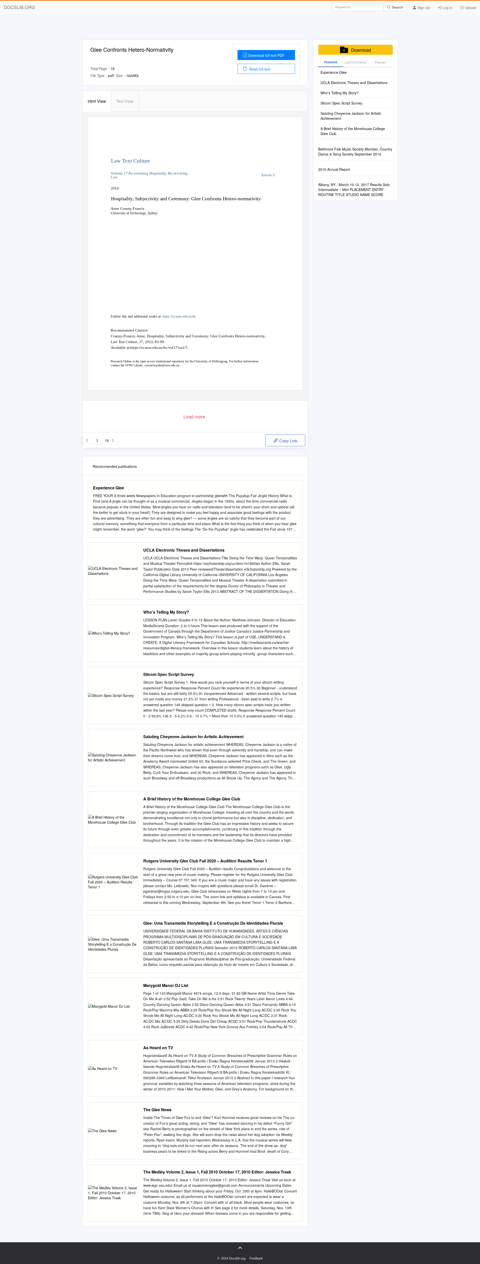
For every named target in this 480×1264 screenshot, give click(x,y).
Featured (330, 62)
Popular (380, 62)
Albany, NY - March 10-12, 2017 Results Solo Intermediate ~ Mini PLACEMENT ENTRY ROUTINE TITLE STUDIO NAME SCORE (354, 189)
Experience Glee (108, 487)
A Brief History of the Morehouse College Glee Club (191, 798)
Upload (470, 7)
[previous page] (87, 440)
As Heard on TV (158, 1047)
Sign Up (423, 7)
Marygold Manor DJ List (165, 985)
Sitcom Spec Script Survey (168, 674)
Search (397, 7)
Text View (125, 101)
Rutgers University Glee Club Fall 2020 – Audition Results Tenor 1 (205, 860)
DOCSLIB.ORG (19, 7)
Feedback (256, 1258)
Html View (97, 101)
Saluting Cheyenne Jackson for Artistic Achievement (193, 736)
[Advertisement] (240, 28)
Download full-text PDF (266, 55)
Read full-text (259, 69)
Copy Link (287, 441)
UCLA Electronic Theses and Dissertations (183, 550)
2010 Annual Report (334, 169)
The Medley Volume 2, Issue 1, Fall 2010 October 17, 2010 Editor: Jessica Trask (217, 1171)
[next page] (113, 440)
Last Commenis (355, 62)
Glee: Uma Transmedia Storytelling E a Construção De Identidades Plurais (213, 923)
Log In (447, 7)
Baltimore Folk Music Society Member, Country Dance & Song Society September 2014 (355, 152)
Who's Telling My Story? (166, 612)
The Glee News (157, 1109)
